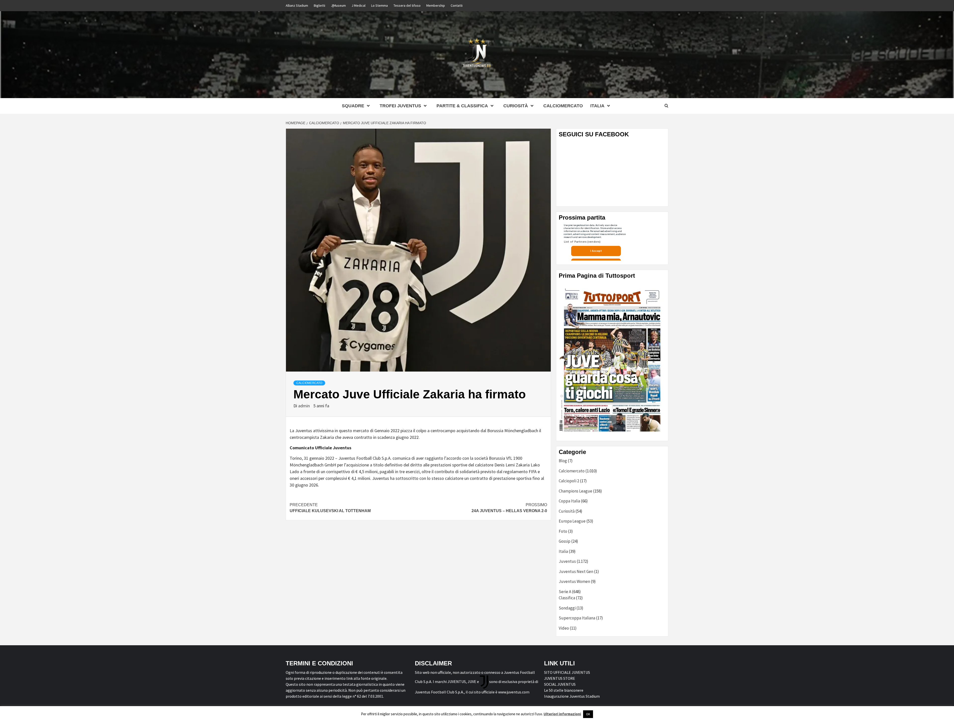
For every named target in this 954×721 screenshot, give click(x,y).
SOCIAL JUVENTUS (560, 684)
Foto (563, 531)
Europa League (572, 521)
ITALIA (597, 105)
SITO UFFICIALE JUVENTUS (567, 672)
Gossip (564, 541)
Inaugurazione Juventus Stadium (572, 696)
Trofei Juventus (400, 105)
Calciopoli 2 (569, 481)
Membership (435, 5)
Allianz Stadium (297, 5)
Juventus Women (574, 581)
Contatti (457, 5)
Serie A (565, 591)
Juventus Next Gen (576, 571)
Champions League (575, 491)
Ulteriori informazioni (562, 714)
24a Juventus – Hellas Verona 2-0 (509, 508)
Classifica (567, 598)
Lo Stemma (379, 5)
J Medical (358, 5)
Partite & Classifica (462, 105)
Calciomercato (563, 105)
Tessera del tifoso (407, 5)
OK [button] (588, 714)
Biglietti (319, 5)
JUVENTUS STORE (559, 678)
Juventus (567, 561)
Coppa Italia (569, 501)
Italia (563, 551)
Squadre (353, 105)
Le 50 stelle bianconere (563, 690)
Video (564, 628)
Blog (563, 460)
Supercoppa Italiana (577, 618)
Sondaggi (567, 608)
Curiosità (515, 105)
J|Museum (338, 5)
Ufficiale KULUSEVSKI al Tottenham (330, 508)
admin (304, 406)
